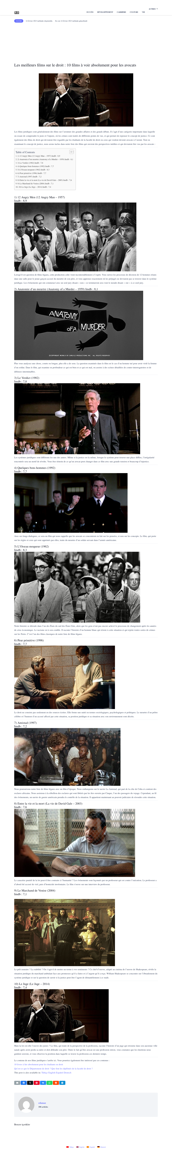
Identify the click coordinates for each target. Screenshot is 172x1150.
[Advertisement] (86, 41)
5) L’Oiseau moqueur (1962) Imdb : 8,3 (33, 169)
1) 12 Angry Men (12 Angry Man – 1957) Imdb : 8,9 (39, 156)
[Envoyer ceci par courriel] (17, 1083)
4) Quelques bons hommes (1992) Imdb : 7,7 (36, 166)
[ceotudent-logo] (16, 12)
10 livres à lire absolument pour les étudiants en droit (38, 1064)
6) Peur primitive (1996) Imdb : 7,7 (32, 173)
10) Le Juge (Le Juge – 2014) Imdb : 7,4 (35, 187)
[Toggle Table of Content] (70, 152)
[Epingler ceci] (37, 1083)
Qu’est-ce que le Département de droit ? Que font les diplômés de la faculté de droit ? (53, 1068)
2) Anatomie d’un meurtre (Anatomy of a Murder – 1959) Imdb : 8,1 (45, 159)
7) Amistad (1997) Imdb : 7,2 (29, 176)
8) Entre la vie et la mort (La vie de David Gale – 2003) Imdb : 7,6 (45, 180)
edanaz (42, 1103)
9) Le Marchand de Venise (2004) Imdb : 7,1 (36, 183)
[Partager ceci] (24, 1083)
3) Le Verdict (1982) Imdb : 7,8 (30, 162)
